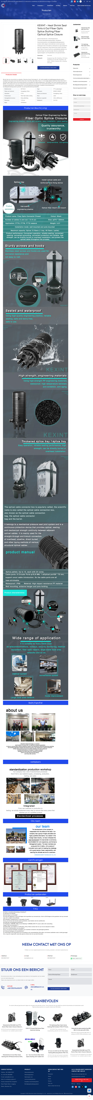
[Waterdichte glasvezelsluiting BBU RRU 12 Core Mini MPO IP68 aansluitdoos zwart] (81, 1018)
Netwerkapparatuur (77, 74)
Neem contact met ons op (84, 5)
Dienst (49, 1076)
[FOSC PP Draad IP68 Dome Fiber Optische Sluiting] (35, 1018)
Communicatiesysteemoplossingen (81, 78)
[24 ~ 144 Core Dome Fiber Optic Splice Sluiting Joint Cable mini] (35, 1045)
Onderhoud (50, 5)
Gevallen (58, 5)
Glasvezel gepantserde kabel (79, 88)
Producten (40, 5)
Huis (33, 5)
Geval (49, 1078)
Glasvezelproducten (77, 71)
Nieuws (65, 5)
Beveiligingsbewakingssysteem (80, 84)
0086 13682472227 (77, 958)
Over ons (72, 5)
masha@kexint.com (28, 958)
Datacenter (75, 68)
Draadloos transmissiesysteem (80, 81)
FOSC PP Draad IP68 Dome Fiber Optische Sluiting (85, 38)
